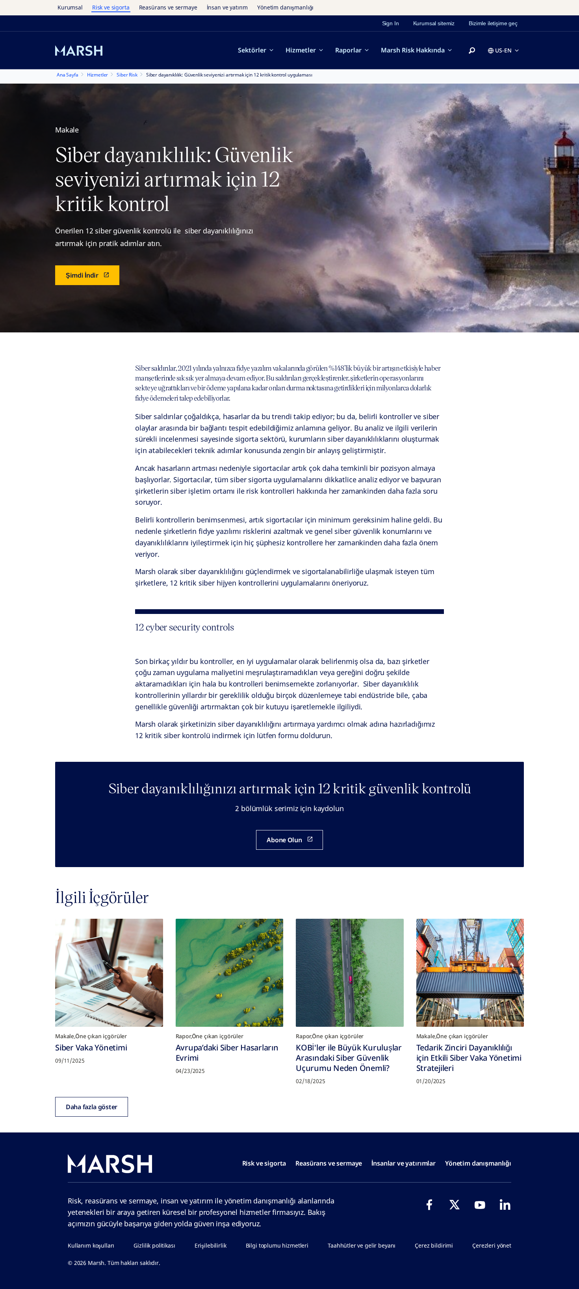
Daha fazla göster (91, 1106)
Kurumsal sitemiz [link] (434, 23)
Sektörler (252, 50)
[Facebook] (429, 1204)
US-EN (503, 50)
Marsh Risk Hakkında (413, 50)
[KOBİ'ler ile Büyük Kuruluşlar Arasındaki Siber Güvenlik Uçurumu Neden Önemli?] (350, 973)
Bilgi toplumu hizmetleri (277, 1245)
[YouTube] (479, 1204)
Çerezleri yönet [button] (491, 1245)
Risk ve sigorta (111, 7)
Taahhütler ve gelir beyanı (361, 1245)
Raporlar (348, 50)
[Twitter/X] (454, 1204)
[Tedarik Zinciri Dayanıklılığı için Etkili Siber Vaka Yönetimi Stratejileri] (470, 973)
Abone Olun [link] (284, 840)
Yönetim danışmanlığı (285, 7)
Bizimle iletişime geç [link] (493, 23)
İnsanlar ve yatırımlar (403, 1163)
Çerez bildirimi (434, 1245)
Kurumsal (70, 7)
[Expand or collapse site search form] (472, 51)
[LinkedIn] (504, 1204)
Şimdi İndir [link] (82, 275)
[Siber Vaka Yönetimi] (109, 973)
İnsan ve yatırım (227, 7)
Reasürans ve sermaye (168, 7)
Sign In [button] (390, 23)
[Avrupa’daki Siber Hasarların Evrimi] (230, 973)
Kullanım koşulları (91, 1245)
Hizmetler (301, 50)
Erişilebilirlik (210, 1245)
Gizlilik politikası (154, 1245)
